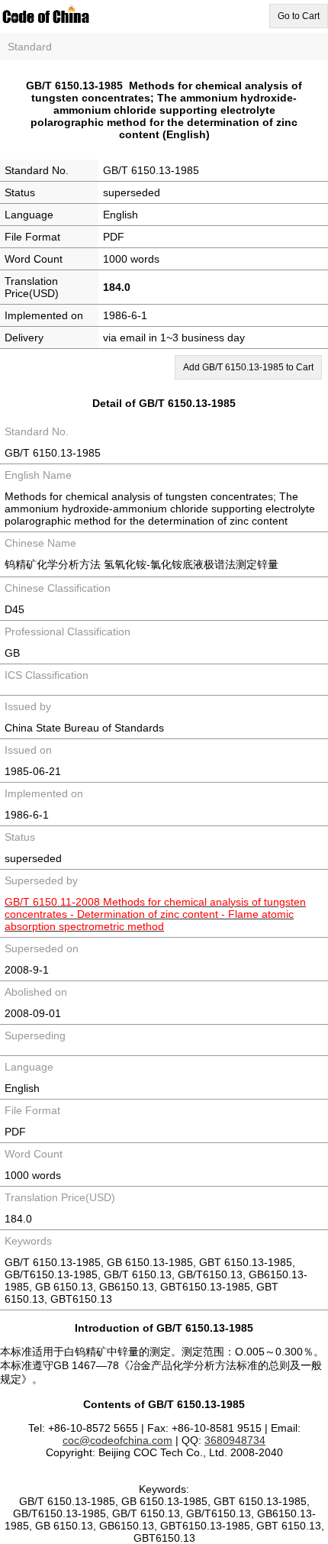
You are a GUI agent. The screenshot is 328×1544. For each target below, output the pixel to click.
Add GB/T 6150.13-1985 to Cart (248, 367)
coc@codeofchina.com (117, 1440)
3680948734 (234, 1440)
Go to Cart (299, 16)
